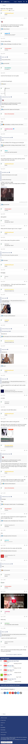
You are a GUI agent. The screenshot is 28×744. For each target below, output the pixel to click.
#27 (26, 530)
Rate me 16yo (10, 665)
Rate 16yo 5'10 (10, 670)
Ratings (8, 662)
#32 (26, 616)
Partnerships (3, 729)
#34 (26, 646)
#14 (26, 269)
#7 (26, 133)
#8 (26, 155)
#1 (26, 18)
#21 (26, 406)
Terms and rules (4, 732)
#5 (26, 93)
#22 (26, 418)
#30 (26, 579)
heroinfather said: (5, 172)
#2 (26, 38)
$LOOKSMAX (3, 727)
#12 (26, 237)
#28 (26, 545)
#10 (26, 214)
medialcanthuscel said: (6, 97)
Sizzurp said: (4, 298)
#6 (26, 118)
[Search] (26, 1)
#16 (26, 294)
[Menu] (1, 1)
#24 (26, 476)
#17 (26, 325)
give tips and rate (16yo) (13, 661)
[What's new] (24, 1)
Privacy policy (3, 734)
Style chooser (4, 717)
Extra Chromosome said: (6, 137)
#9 (26, 168)
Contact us (3, 722)
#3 (26, 53)
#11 (26, 225)
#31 (26, 591)
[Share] (25, 18)
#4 (26, 72)
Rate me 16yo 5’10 (11, 679)
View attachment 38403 (6, 331)
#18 (26, 345)
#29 (26, 560)
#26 (26, 513)
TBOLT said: (4, 631)
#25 (26, 493)
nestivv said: (4, 57)
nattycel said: (4, 349)
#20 (26, 395)
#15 (26, 281)
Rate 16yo (9, 674)
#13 (26, 249)
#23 (26, 450)
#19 (26, 375)
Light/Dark (4, 720)
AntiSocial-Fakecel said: (6, 328)
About (2, 725)
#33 (26, 628)
